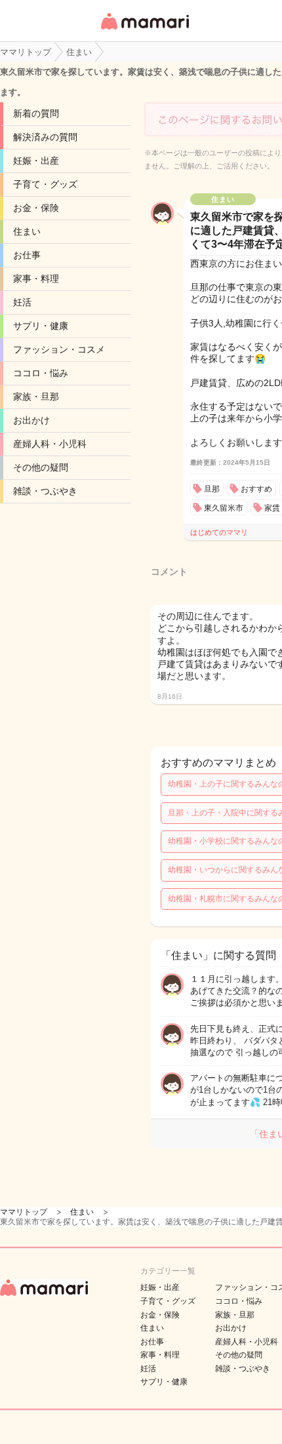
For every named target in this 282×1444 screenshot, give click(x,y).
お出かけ (31, 420)
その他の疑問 (40, 467)
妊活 (22, 302)
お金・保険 (36, 208)
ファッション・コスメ (59, 349)
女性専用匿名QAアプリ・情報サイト (144, 30)
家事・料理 (36, 278)
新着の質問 (36, 113)
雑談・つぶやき (45, 491)
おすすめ (256, 489)
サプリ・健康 (40, 326)
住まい (27, 231)
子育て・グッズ (45, 184)
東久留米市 (223, 508)
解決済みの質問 (45, 137)
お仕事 (27, 255)
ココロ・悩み (40, 373)
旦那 (212, 489)
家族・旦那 (36, 396)
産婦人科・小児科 (50, 444)
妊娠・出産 (36, 160)
